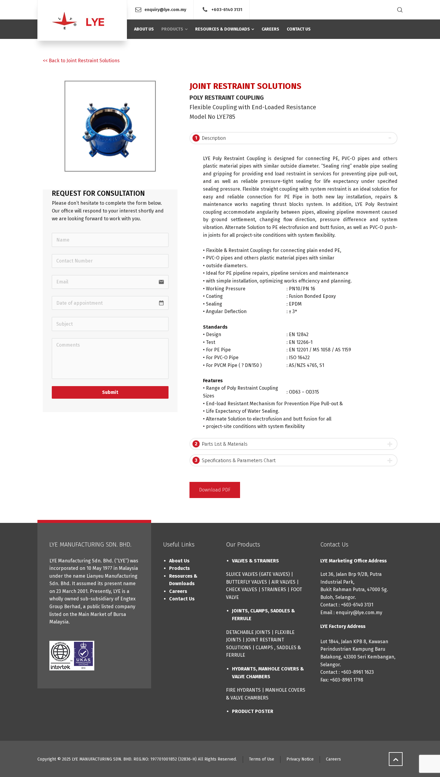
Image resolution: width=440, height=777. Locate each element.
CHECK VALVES (241, 589)
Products (179, 568)
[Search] (399, 9)
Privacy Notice (300, 759)
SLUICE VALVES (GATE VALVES (257, 574)
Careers (178, 591)
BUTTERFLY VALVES (246, 582)
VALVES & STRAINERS (255, 561)
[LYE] (82, 20)
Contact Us (182, 599)
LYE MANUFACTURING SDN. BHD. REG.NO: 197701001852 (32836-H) (134, 759)
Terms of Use (261, 759)
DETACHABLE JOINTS (248, 632)
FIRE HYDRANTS (243, 690)
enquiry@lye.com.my (165, 9)
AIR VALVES (283, 582)
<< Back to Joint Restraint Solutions (81, 60)
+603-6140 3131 (226, 9)
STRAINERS (274, 589)
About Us (179, 561)
